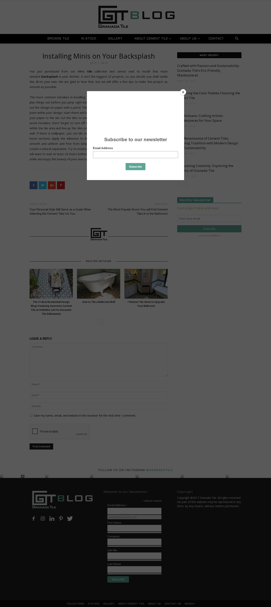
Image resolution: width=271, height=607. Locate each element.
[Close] (183, 92)
